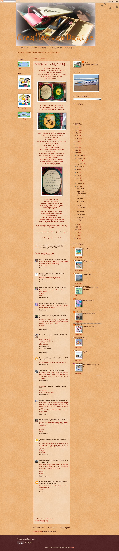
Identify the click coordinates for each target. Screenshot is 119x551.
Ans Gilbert (42, 316)
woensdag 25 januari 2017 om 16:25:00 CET (53, 461)
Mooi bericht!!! (81, 196)
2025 (77, 130)
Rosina (41, 420)
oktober (79, 161)
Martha (86, 62)
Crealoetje (78, 248)
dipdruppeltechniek (51, 248)
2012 (76, 236)
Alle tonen (99, 375)
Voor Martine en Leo (80, 202)
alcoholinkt (43, 248)
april (78, 178)
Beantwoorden (43, 268)
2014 (76, 230)
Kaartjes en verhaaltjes (82, 286)
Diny (40, 259)
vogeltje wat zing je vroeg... (81, 192)
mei (78, 175)
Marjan (41, 400)
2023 (77, 136)
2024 (77, 133)
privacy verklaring (39, 48)
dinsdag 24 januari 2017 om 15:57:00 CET (52, 274)
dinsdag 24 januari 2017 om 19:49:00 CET (52, 387)
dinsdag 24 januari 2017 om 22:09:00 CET (53, 440)
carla (40, 287)
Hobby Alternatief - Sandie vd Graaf (50, 482)
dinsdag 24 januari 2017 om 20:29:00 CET (56, 400)
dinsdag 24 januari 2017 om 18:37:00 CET (55, 303)
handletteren (80, 217)
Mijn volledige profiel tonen (90, 65)
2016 (76, 224)
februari (79, 184)
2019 (76, 147)
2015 (76, 227)
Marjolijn (77, 351)
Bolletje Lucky (79, 299)
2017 (76, 153)
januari (79, 187)
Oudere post (65, 527)
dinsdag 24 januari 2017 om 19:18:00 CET (55, 335)
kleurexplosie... (81, 212)
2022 (77, 139)
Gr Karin (41, 279)
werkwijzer (69, 48)
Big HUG (85, 352)
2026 (77, 127)
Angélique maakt (80, 338)
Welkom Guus (87, 275)
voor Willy (80, 199)
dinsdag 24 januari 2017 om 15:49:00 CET (54, 259)
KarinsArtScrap (43, 273)
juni (78, 172)
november (80, 158)
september (80, 164)
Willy (40, 370)
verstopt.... (79, 220)
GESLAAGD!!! (80, 189)
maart (79, 181)
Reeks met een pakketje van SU (91, 365)
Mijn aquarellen (56, 48)
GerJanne (42, 439)
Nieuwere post (39, 527)
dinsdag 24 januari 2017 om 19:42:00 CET (54, 370)
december (80, 155)
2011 (76, 239)
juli (78, 170)
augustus (80, 167)
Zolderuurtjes (79, 312)
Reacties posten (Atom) (49, 532)
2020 (77, 144)
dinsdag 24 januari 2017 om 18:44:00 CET (53, 316)
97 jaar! (85, 339)
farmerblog (78, 325)
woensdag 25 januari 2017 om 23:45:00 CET (53, 482)
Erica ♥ (41, 335)
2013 (76, 233)
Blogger (72, 547)
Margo (41, 303)
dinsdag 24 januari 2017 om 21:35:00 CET (55, 420)
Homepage (24, 48)
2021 (76, 142)
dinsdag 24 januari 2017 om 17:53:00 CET (54, 287)
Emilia (77, 273)
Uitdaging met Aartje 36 (89, 326)
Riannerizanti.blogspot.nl (46, 358)
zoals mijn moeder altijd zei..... (81, 207)
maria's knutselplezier (45, 460)
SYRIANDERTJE (79, 363)
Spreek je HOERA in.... (89, 300)
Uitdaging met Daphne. (89, 313)
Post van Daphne (80, 260)
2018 (76, 150)
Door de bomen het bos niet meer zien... (90, 288)
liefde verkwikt (81, 214)
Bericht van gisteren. (88, 262)
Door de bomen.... (87, 249)
